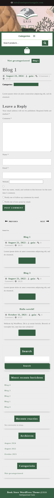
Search (45, 43)
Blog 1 (27, 237)
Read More (28, 260)
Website (6, 182)
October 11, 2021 (17, 314)
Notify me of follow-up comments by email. (22, 197)
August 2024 (10, 443)
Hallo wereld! (27, 309)
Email (6, 168)
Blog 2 (8, 396)
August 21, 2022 (17, 242)
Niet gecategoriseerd (18, 60)
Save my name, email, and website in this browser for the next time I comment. (27, 191)
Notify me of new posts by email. (18, 202)
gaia (31, 76)
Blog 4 (8, 385)
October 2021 (11, 454)
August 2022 (10, 449)
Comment (7, 118)
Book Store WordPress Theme (23, 492)
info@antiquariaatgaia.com (28, 2)
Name (6, 155)
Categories (24, 36)
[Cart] (27, 52)
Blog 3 (27, 273)
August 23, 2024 (14, 76)
